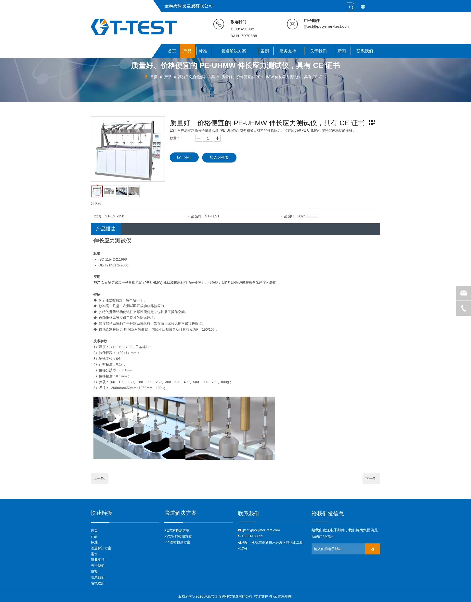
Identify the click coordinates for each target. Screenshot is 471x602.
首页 (94, 530)
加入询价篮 (219, 157)
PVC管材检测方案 (178, 536)
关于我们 (98, 565)
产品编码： (289, 216)
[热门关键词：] (351, 6)
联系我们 (98, 577)
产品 (94, 536)
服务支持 (98, 560)
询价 (187, 157)
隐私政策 (98, 583)
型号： (99, 216)
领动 (272, 596)
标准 (94, 542)
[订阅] (372, 548)
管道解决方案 (101, 548)
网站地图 (285, 596)
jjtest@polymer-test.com (327, 26)
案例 (94, 554)
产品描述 (106, 228)
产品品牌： (196, 216)
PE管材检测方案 (176, 530)
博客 (94, 571)
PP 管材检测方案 (177, 542)
